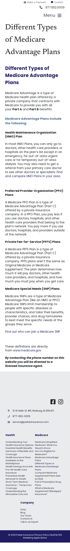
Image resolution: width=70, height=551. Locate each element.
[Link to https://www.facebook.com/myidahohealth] (53, 402)
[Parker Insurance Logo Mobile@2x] (37, 380)
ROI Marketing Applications (42, 536)
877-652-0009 (21, 416)
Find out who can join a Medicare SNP (32, 332)
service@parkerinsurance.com (31, 422)
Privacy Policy (42, 534)
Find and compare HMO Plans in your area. (34, 174)
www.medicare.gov (27, 350)
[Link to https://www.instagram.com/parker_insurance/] (60, 402)
